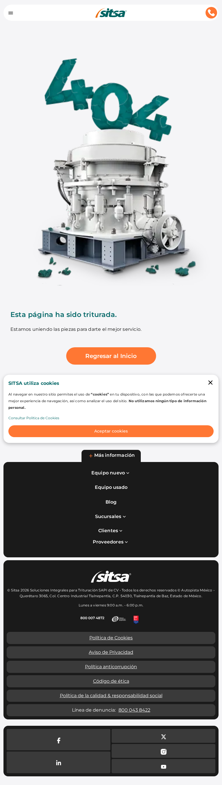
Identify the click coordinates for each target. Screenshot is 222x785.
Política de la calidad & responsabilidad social (111, 695)
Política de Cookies (111, 638)
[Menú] (10, 12)
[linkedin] (58, 762)
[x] (163, 736)
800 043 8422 (134, 710)
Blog (111, 502)
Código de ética (111, 681)
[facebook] (58, 740)
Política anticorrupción (111, 666)
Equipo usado (111, 487)
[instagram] (163, 751)
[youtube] (163, 766)
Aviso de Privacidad (111, 652)
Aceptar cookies (111, 431)
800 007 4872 (92, 618)
